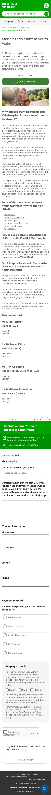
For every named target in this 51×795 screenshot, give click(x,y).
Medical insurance (17, 635)
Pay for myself (15, 617)
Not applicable (15, 653)
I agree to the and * (25, 748)
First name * (9, 532)
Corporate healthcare (37, 779)
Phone (37, 689)
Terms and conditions (18, 788)
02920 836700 (31, 445)
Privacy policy (34, 788)
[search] (25, 13)
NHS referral (14, 644)
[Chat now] (44, 788)
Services (31, 21)
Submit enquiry (25, 759)
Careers (35, 774)
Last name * (9, 547)
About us (15, 774)
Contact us (25, 774)
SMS (24, 689)
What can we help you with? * (18, 467)
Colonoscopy (10, 220)
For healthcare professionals (16, 777)
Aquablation (10, 229)
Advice (43, 21)
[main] (25, 398)
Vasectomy (9, 214)
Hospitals (8, 21)
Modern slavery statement (26, 784)
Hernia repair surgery (14, 226)
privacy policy (18, 749)
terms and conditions (33, 746)
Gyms (20, 21)
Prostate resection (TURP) (17, 223)
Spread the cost (16, 626)
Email (12, 689)
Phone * (6, 577)
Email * (6, 562)
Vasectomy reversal (14, 217)
